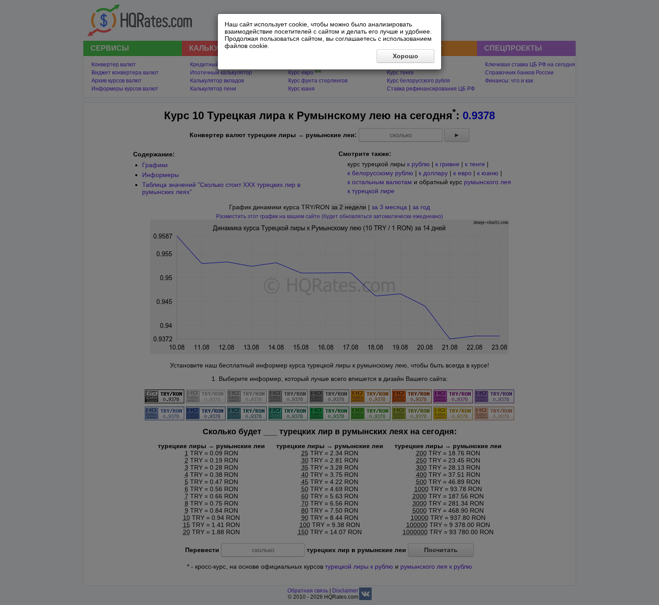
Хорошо (405, 56)
